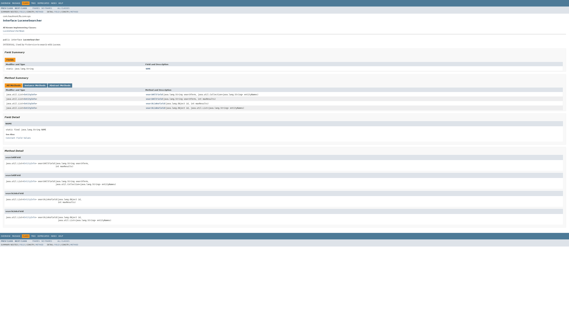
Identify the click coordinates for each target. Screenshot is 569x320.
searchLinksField (155, 103)
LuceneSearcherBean (13, 31)
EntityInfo (30, 94)
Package (16, 3)
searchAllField (154, 94)
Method (39, 12)
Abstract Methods (59, 85)
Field (22, 12)
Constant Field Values (18, 138)
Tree (33, 3)
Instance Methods (35, 85)
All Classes (63, 8)
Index (54, 3)
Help (60, 3)
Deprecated (43, 3)
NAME (148, 69)
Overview (5, 3)
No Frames (46, 8)
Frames (36, 8)
